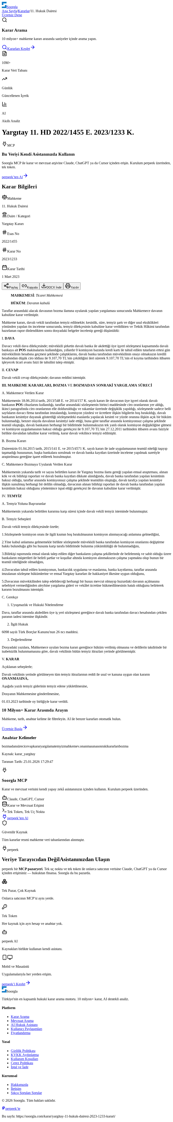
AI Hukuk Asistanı (24, 1025)
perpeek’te (12, 1108)
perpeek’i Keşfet (13, 984)
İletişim (16, 1089)
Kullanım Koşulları (24, 1059)
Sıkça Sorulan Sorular (26, 1093)
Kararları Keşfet (18, 49)
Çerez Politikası (22, 1063)
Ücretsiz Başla (12, 729)
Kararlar (24, 11)
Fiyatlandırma (20, 1033)
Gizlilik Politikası (23, 1051)
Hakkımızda (19, 1085)
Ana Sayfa (9, 11)
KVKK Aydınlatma (25, 1055)
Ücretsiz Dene (12, 15)
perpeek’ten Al (12, 177)
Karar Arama (20, 1017)
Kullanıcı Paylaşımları (26, 1029)
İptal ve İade (19, 1067)
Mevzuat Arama (22, 1021)
